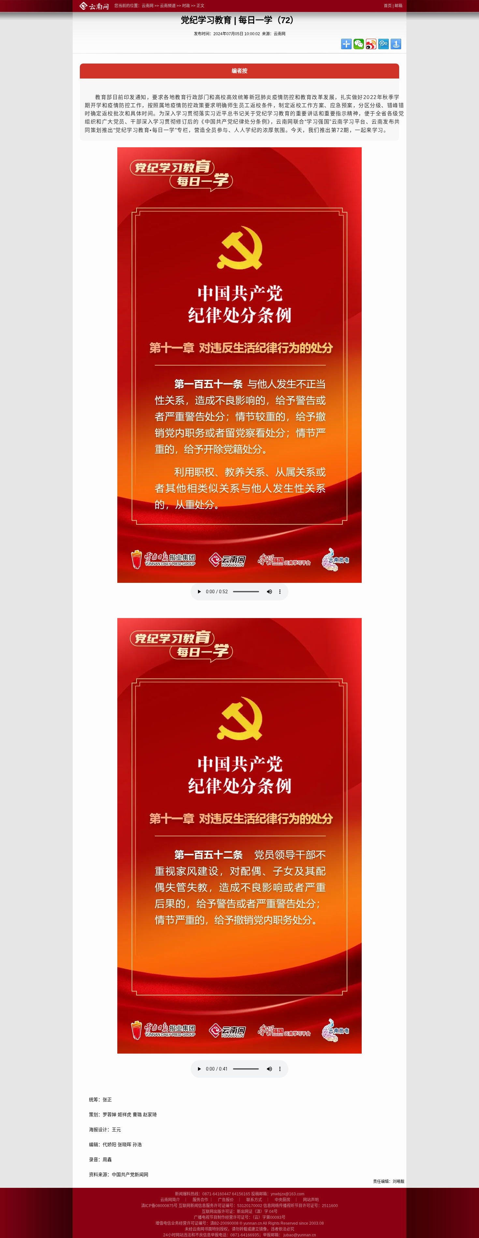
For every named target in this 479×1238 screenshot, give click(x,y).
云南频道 (168, 6)
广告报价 (226, 1200)
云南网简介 (170, 1200)
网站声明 (311, 1200)
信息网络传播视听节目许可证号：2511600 (300, 1205)
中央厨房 (282, 1200)
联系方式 (254, 1200)
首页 (388, 6)
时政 (186, 6)
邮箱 (398, 6)
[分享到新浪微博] (371, 44)
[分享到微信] (359, 44)
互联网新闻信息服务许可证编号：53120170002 (220, 1205)
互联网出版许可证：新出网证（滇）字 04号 (240, 1211)
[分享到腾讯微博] (383, 44)
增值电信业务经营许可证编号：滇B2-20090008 (197, 1223)
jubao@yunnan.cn (299, 1235)
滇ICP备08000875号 (159, 1205)
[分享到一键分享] (396, 44)
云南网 (147, 6)
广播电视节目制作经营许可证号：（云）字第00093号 (239, 1217)
